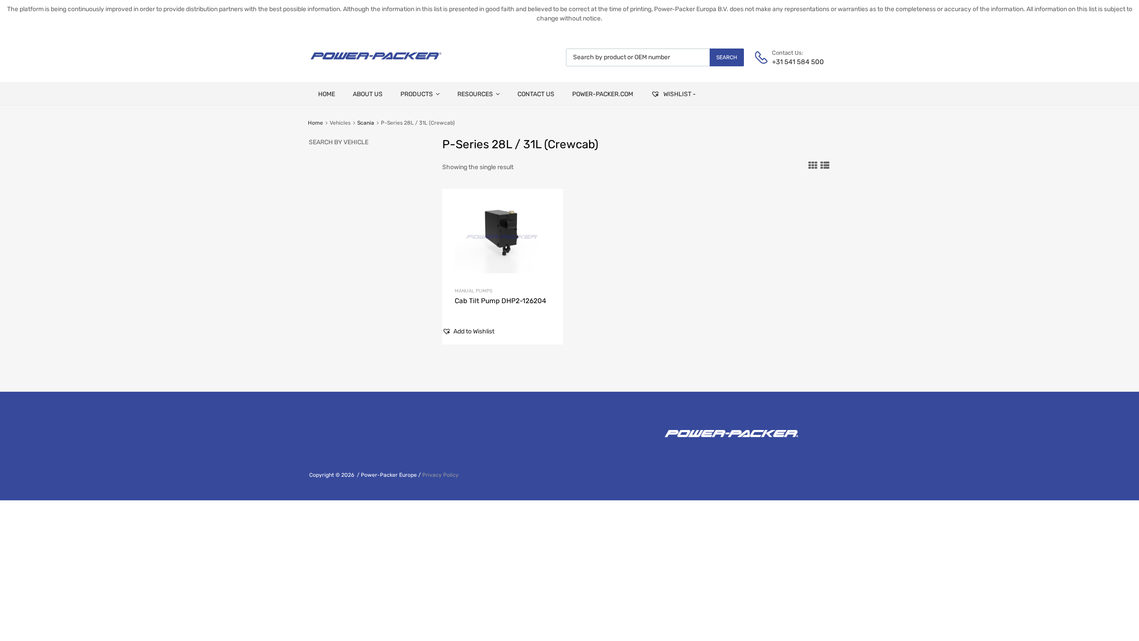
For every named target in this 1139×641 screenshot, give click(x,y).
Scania (365, 123)
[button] (468, 331)
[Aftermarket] (376, 63)
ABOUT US (368, 94)
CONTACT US (535, 94)
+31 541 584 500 (794, 62)
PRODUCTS (416, 94)
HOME (326, 94)
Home (315, 123)
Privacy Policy (440, 475)
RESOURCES (475, 94)
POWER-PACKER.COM (602, 94)
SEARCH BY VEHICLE (338, 142)
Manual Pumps (474, 291)
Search (726, 57)
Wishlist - (679, 94)
